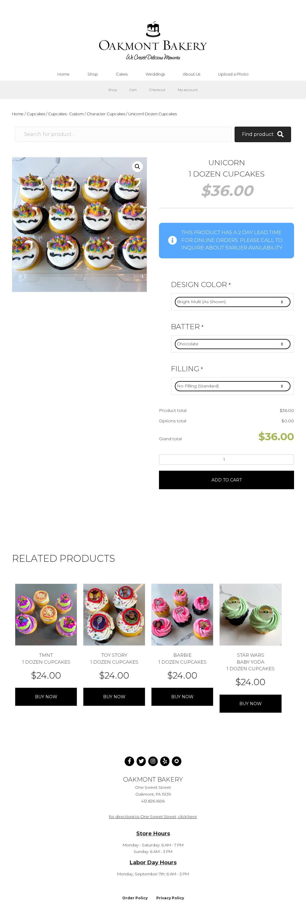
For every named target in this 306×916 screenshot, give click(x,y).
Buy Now (46, 696)
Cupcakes (36, 114)
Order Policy (135, 898)
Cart (133, 90)
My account (188, 90)
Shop (112, 90)
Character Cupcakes (106, 114)
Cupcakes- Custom (66, 114)
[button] (137, 166)
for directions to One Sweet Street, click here (153, 816)
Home (18, 114)
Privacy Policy (170, 898)
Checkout (157, 90)
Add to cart (227, 480)
